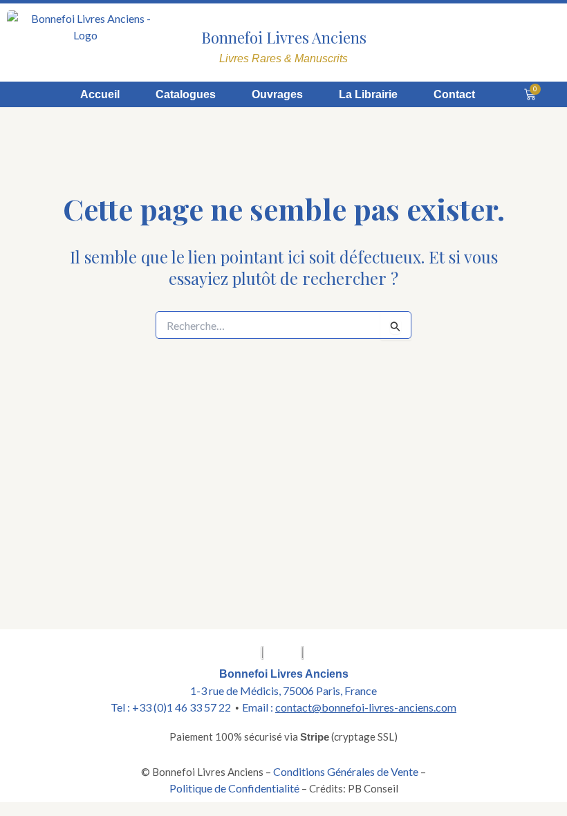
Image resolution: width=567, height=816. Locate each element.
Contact (454, 94)
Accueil (100, 94)
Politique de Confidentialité (234, 788)
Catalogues (186, 94)
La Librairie (368, 94)
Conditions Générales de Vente (345, 771)
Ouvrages (277, 94)
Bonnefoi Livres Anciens (283, 37)
